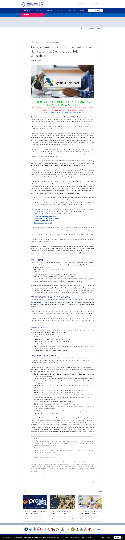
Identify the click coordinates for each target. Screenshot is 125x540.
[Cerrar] (123, 537)
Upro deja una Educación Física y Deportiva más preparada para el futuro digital (35, 515)
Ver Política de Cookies (86, 537)
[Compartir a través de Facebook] (32, 479)
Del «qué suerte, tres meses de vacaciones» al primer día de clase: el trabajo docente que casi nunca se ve (90, 515)
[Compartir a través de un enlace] (44, 479)
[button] (38, 10)
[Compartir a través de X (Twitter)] (36, 479)
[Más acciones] (93, 45)
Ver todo (100, 494)
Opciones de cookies (105, 537)
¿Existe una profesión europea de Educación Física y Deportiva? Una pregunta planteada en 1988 (62, 515)
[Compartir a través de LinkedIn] (40, 479)
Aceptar (117, 537)
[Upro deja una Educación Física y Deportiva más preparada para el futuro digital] (35, 504)
